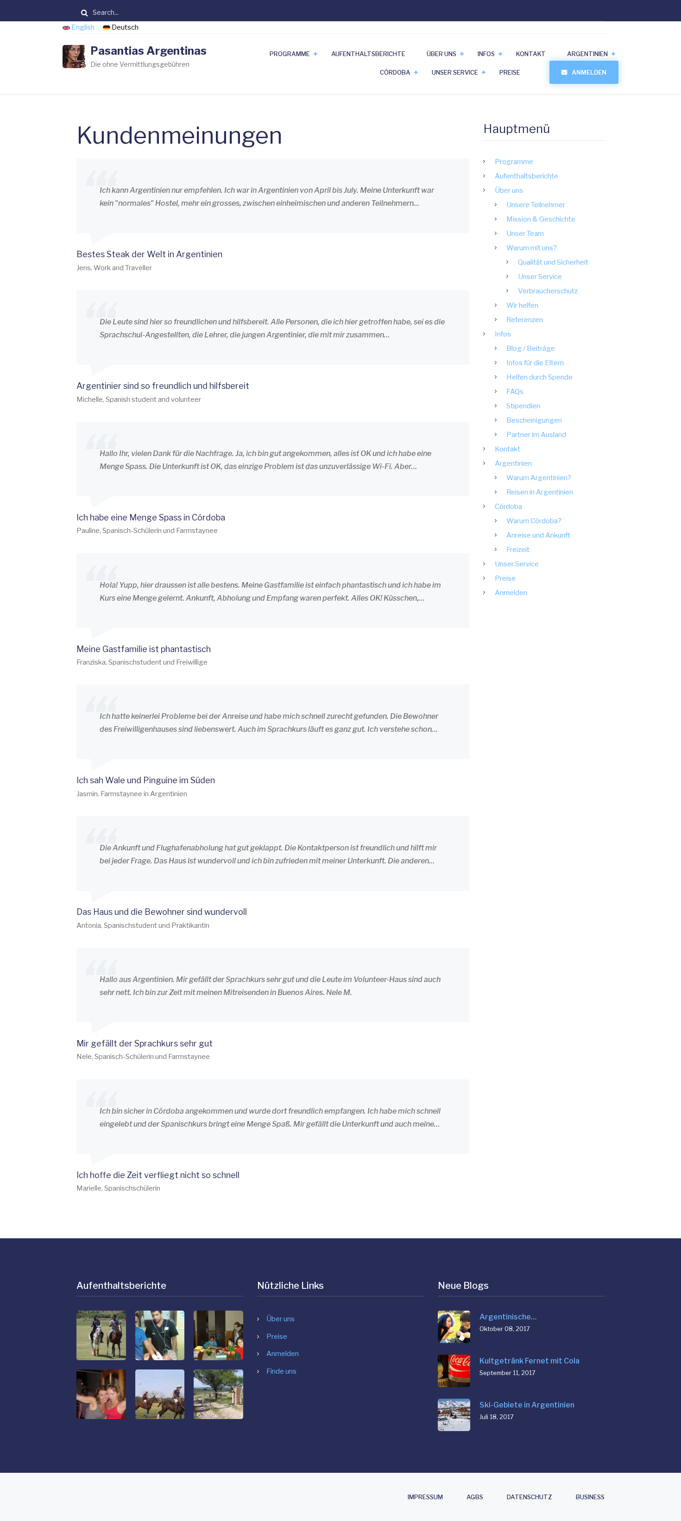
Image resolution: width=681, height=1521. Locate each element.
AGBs (475, 1497)
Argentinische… (507, 1316)
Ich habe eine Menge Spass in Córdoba (150, 517)
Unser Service (455, 72)
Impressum (425, 1497)
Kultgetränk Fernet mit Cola (529, 1360)
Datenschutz (529, 1497)
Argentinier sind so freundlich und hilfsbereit (162, 386)
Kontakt (531, 53)
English (83, 27)
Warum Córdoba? (533, 521)
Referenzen (524, 320)
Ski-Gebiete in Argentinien (526, 1405)
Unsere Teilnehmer (535, 205)
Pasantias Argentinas (148, 50)
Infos (486, 53)
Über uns (441, 53)
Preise (509, 72)
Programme (290, 53)
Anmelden (589, 72)
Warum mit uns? (531, 248)
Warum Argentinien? (538, 478)
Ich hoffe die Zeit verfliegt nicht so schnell (158, 1175)
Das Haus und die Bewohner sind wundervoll (161, 912)
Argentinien (587, 53)
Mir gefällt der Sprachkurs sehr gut (144, 1043)
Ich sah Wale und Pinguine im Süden (145, 780)
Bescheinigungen (534, 420)
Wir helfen (522, 305)
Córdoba (395, 72)
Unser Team (525, 233)
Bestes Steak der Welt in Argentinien (149, 254)
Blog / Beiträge (530, 348)
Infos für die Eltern (535, 363)
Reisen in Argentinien (539, 492)
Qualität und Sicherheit (553, 262)
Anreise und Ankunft (538, 535)
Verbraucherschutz (548, 291)
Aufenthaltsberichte (368, 53)
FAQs (514, 391)
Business (590, 1497)
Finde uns (281, 1371)
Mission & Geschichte (540, 219)
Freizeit (518, 549)
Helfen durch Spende (539, 377)
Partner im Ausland (536, 435)
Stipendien (523, 406)
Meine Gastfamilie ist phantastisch (143, 649)
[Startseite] (74, 56)
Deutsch (124, 27)
